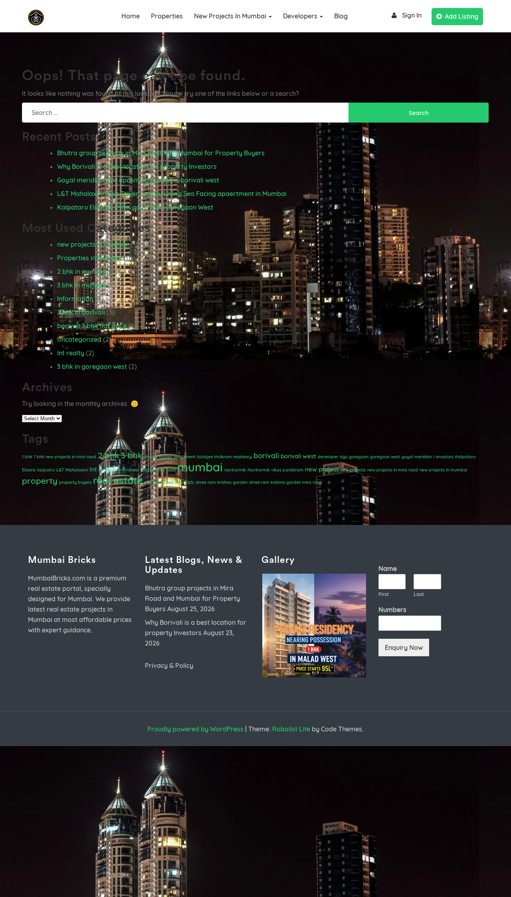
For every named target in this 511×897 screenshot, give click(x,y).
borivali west (298, 456)
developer (328, 456)
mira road (166, 470)
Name (389, 568)
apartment (185, 456)
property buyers (75, 482)
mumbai (200, 467)
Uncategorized (79, 339)
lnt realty (70, 353)
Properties (167, 16)
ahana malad (158, 456)
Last (419, 594)
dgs (343, 456)
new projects (353, 470)
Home (130, 16)
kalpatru (46, 470)
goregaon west (385, 456)
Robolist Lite (291, 729)
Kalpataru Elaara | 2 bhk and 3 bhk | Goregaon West (135, 207)
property (39, 480)
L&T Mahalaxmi (72, 470)
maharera (129, 470)
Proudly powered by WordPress (195, 729)
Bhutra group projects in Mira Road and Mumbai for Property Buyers (161, 153)
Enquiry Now (404, 647)
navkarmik (235, 470)
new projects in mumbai (231, 16)
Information (75, 299)
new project (322, 469)
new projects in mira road (392, 470)
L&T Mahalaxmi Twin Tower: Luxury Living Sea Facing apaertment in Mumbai (172, 194)
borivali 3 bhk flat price (92, 326)
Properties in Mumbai (89, 258)
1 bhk (27, 456)
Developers (301, 16)
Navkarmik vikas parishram (275, 470)
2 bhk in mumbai (82, 271)
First (383, 594)
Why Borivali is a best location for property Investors (137, 166)
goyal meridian (417, 456)
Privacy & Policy (169, 665)
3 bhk (132, 455)
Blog (341, 16)
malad (147, 470)
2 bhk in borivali (81, 312)
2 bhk (108, 455)
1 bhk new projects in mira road (65, 456)
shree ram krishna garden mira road (285, 482)
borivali (266, 455)
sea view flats (180, 482)
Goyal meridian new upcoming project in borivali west (138, 180)
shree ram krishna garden (222, 482)
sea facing (154, 482)
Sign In (412, 15)
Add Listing (461, 16)
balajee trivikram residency (224, 456)
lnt (93, 469)
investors (445, 456)
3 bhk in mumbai (82, 285)
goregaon (358, 456)
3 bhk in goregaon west (92, 366)
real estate (118, 480)
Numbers (394, 610)
